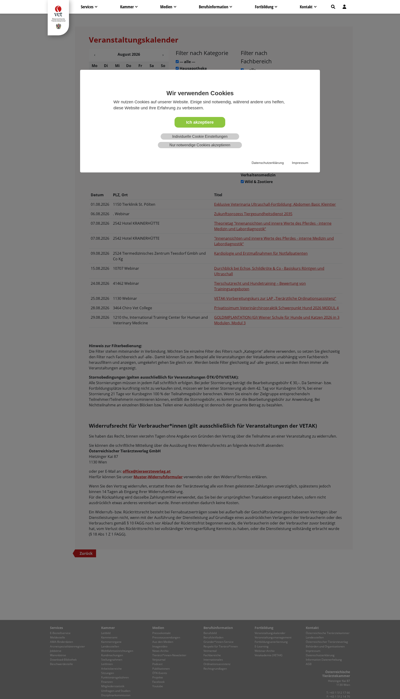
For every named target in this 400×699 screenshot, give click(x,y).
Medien (166, 6)
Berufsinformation (213, 6)
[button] (333, 7)
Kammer (127, 6)
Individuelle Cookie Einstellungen (200, 137)
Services (87, 6)
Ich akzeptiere (200, 122)
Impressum (300, 163)
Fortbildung (264, 6)
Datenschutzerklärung (268, 163)
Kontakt (306, 6)
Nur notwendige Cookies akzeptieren (199, 145)
